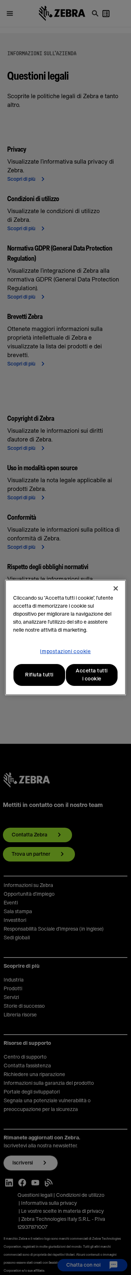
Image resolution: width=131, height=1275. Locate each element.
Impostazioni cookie (65, 651)
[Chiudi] (116, 588)
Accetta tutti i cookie (92, 675)
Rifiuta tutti (39, 675)
